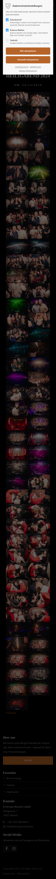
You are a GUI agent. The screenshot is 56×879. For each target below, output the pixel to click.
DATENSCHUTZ (22, 67)
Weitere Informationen (28, 71)
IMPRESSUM (35, 67)
